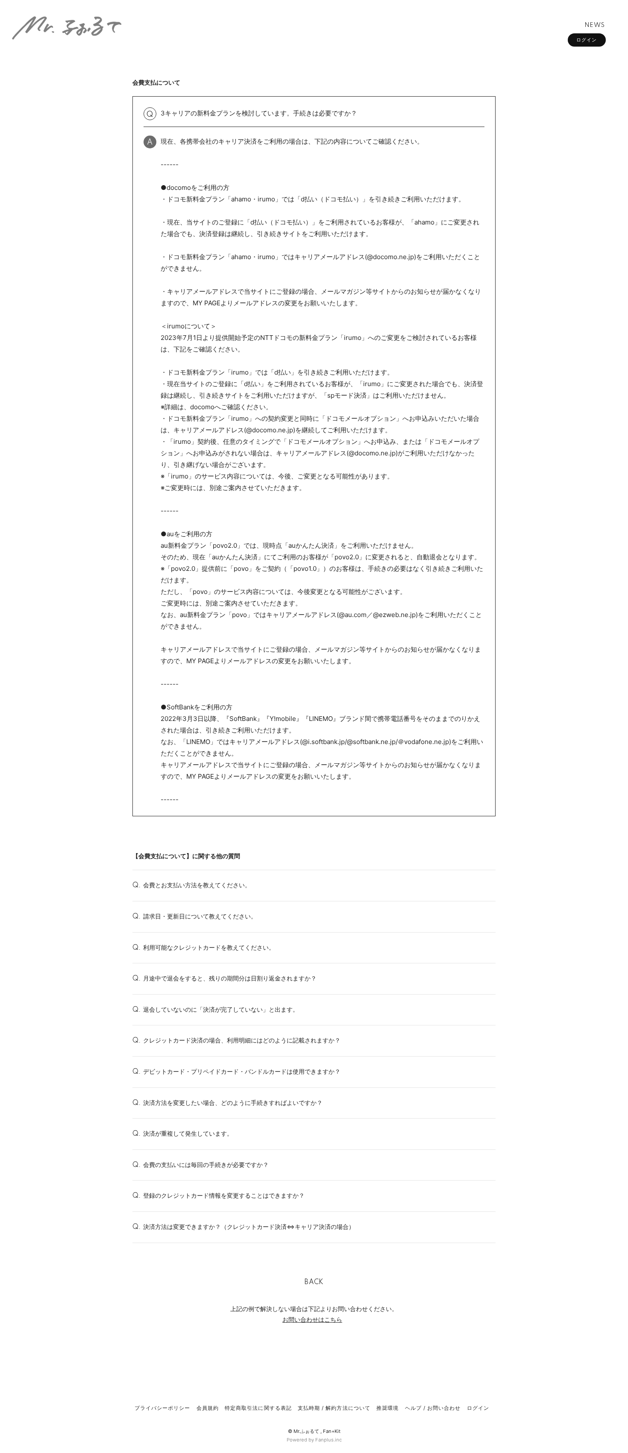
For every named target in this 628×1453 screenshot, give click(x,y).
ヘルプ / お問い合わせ (433, 1408)
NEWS (594, 25)
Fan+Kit (331, 1431)
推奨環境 (387, 1408)
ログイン (586, 40)
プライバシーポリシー (162, 1408)
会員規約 (208, 1408)
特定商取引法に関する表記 (258, 1408)
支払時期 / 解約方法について (334, 1408)
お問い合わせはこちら (312, 1319)
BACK (314, 1282)
